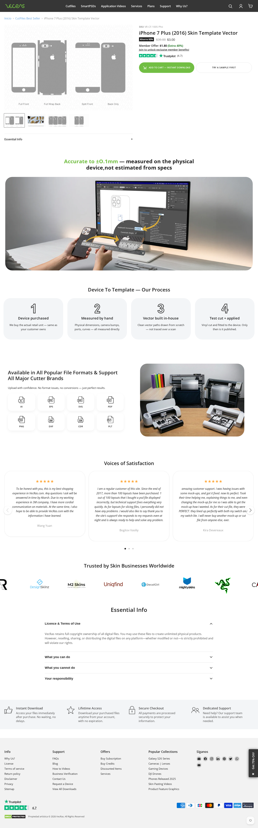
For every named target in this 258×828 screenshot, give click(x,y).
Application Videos (113, 6)
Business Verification (65, 773)
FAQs (55, 758)
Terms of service (14, 768)
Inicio (7, 18)
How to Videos (61, 768)
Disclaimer (10, 779)
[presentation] (231, 6)
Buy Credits (107, 763)
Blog (55, 763)
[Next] (250, 510)
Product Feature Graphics (163, 789)
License (8, 763)
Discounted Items (111, 768)
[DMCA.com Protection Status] (15, 817)
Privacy (8, 784)
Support (165, 6)
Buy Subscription (111, 758)
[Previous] (8, 510)
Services (136, 6)
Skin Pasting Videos (160, 784)
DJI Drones (154, 773)
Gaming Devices (158, 768)
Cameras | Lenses (159, 763)
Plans (151, 6)
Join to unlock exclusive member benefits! (164, 49)
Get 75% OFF (253, 760)
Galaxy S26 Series (159, 758)
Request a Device (62, 784)
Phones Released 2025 (162, 779)
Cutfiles (71, 6)
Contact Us (58, 779)
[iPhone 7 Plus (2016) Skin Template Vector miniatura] (14, 120)
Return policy (12, 773)
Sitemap (9, 789)
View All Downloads (64, 789)
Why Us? (181, 6)
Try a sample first (224, 67)
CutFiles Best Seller (27, 18)
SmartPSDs (88, 6)
